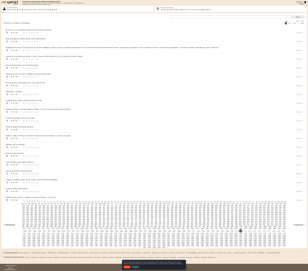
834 (100, 223)
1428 (178, 242)
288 (27, 209)
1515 (67, 246)
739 (248, 219)
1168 (250, 233)
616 (284, 216)
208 (236, 205)
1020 (67, 228)
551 (23, 216)
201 (208, 205)
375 (112, 211)
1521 (96, 246)
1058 (250, 228)
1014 (38, 228)
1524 (110, 246)
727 (200, 219)
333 (208, 209)
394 (188, 211)
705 (112, 219)
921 (184, 225)
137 (216, 204)
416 (276, 211)
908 (132, 225)
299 (72, 209)
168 (76, 205)
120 (148, 204)
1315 (163, 239)
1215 (211, 235)
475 (248, 212)
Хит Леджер (103, 252)
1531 (144, 246)
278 (252, 207)
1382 (221, 240)
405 (232, 211)
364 (68, 211)
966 (99, 227)
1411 (96, 242)
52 (179, 202)
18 (70, 202)
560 (60, 216)
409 (248, 211)
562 (68, 216)
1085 (116, 231)
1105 (212, 231)
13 (54, 202)
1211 (192, 235)
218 (276, 205)
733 (224, 219)
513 (136, 214)
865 (224, 223)
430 (68, 212)
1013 (33, 228)
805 (248, 221)
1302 (101, 239)
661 (200, 218)
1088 (130, 231)
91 (39, 204)
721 (176, 219)
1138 (105, 233)
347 (264, 209)
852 (172, 223)
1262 (173, 237)
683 (23, 219)
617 (23, 218)
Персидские (211, 257)
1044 (182, 228)
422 (35, 212)
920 (180, 225)
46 (160, 202)
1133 (81, 233)
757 (56, 221)
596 (204, 216)
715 (152, 219)
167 (72, 205)
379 (128, 211)
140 (228, 204)
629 (72, 218)
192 (172, 205)
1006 (265, 227)
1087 (126, 231)
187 (152, 205)
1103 (203, 231)
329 (192, 209)
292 (44, 209)
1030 (115, 228)
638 (108, 218)
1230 (284, 235)
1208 (178, 235)
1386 (240, 240)
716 (156, 219)
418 (284, 211)
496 (68, 214)
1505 (284, 244)
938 (252, 225)
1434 (207, 242)
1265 (187, 237)
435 (88, 212)
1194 (110, 235)
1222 (245, 235)
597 (208, 216)
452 (156, 212)
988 (187, 227)
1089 (135, 231)
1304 (110, 239)
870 (244, 223)
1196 (120, 235)
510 (124, 214)
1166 (240, 233)
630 (76, 218)
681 (280, 218)
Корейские (196, 257)
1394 (279, 240)
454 (164, 212)
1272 (221, 237)
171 (88, 205)
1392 (269, 240)
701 (96, 219)
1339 (279, 239)
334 (212, 209)
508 (116, 214)
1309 (134, 239)
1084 (111, 231)
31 (112, 202)
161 (48, 205)
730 (212, 219)
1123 (33, 233)
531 (208, 214)
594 (196, 216)
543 (256, 214)
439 (104, 212)
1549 (231, 246)
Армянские (126, 257)
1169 (255, 233)
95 (52, 204)
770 (108, 221)
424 (44, 212)
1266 (192, 237)
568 (92, 216)
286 (284, 207)
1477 (149, 244)
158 (35, 205)
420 (27, 212)
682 (284, 218)
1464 (86, 244)
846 (148, 223)
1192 (101, 235)
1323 (202, 239)
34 (121, 202)
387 (160, 211)
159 (39, 205)
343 (248, 209)
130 (188, 204)
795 (208, 221)
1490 (211, 244)
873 (256, 223)
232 (68, 207)
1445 (259, 242)
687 (39, 219)
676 (260, 218)
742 (260, 219)
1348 (57, 240)
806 (252, 221)
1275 (235, 237)
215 (264, 205)
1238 (57, 237)
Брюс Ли (230, 252)
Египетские (173, 257)
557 (48, 216)
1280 (259, 237)
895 (80, 225)
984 (171, 227)
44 (153, 202)
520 (164, 214)
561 (64, 216)
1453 (33, 244)
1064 (279, 228)
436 (92, 212)
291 (39, 209)
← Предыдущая (9, 225)
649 (152, 218)
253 (152, 207)
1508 (33, 246)
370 (92, 211)
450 (148, 212)
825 (64, 223)
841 (128, 223)
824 (60, 223)
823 (56, 223)
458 (180, 212)
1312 (149, 239)
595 (200, 216)
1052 (221, 228)
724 (188, 219)
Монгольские (181, 257)
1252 (125, 237)
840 (124, 223)
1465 (91, 244)
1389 (255, 240)
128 (180, 204)
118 (140, 204)
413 (264, 211)
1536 (168, 246)
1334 (255, 239)
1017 (53, 228)
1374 (182, 240)
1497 (245, 244)
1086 (121, 231)
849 (160, 223)
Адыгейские (57, 257)
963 (87, 227)
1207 (173, 235)
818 (35, 223)
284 (276, 207)
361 (56, 211)
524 (180, 214)
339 (232, 209)
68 (230, 202)
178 (116, 205)
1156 (192, 233)
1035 (139, 228)
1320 (187, 239)
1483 (178, 244)
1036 (144, 228)
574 (116, 216)
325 (176, 209)
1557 (269, 246)
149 (264, 204)
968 (107, 227)
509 (120, 214)
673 (248, 218)
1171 (264, 233)
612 (268, 216)
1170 (259, 233)
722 (180, 219)
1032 (125, 228)
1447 (269, 242)
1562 (149, 247)
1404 (62, 242)
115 (128, 204)
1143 (130, 233)
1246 (96, 237)
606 (244, 216)
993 (208, 227)
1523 (105, 246)
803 (240, 221)
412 (260, 211)
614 (276, 216)
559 (56, 216)
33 (118, 202)
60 (205, 202)
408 (244, 211)
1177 (28, 235)
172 (92, 205)
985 (175, 227)
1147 (149, 233)
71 (240, 202)
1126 (48, 233)
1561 (144, 247)
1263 (178, 237)
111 (112, 204)
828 (76, 223)
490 (44, 214)
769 (104, 221)
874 (260, 223)
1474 (134, 244)
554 (35, 216)
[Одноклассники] (14, 33)
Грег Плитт (172, 252)
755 (48, 221)
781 (152, 221)
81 (272, 202)
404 (228, 211)
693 (64, 219)
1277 (245, 237)
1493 (226, 244)
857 (192, 223)
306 (100, 209)
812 (276, 221)
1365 (139, 240)
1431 (192, 242)
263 (192, 207)
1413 (105, 242)
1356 (96, 240)
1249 (110, 237)
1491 (216, 244)
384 (148, 211)
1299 (86, 239)
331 (200, 209)
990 (196, 227)
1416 (120, 242)
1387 (245, 240)
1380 (211, 240)
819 (39, 223)
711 (136, 219)
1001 (241, 227)
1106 (217, 231)
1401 (48, 242)
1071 (49, 231)
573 (112, 216)
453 (160, 212)
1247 (101, 237)
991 (200, 227)
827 (72, 223)
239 (96, 207)
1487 (197, 244)
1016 (48, 228)
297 (64, 209)
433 (80, 212)
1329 (231, 239)
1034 (134, 228)
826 (68, 223)
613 (272, 216)
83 (279, 202)
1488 (202, 244)
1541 (192, 246)
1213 (202, 235)
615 (280, 216)
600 (220, 216)
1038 (154, 228)
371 (96, 211)
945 (280, 225)
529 (200, 214)
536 (228, 214)
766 (92, 221)
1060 (259, 228)
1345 (43, 240)
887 (48, 225)
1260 (163, 237)
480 (268, 212)
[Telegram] (16, 33)
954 (51, 227)
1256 (144, 237)
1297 (77, 239)
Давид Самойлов (203, 252)
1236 (48, 237)
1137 (101, 233)
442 (116, 212)
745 (272, 219)
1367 (149, 240)
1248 (105, 237)
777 (136, 221)
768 (100, 221)
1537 (173, 246)
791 (192, 221)
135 (208, 204)
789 (184, 221)
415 (272, 211)
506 (108, 214)
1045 (187, 228)
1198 (130, 235)
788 (180, 221)
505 (104, 214)
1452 (28, 244)
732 (220, 219)
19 (73, 202)
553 (31, 216)
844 (140, 223)
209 (240, 205)
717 (160, 219)
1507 (28, 246)
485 (23, 214)
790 (188, 221)
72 (243, 202)
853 (176, 223)
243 (112, 207)
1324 (207, 239)
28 (102, 202)
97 (58, 204)
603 (232, 216)
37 (131, 202)
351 (280, 209)
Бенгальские (82, 257)
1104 (207, 231)
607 (248, 216)
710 (132, 219)
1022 (77, 228)
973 (127, 227)
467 (216, 212)
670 (236, 218)
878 (276, 223)
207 (232, 205)
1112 (289, 23)
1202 (149, 235)
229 (56, 207)
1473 (130, 244)
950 (35, 227)
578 (132, 216)
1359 (110, 240)
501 (88, 214)
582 (148, 216)
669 (232, 218)
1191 (96, 235)
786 (172, 221)
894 (76, 225)
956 (59, 227)
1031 (120, 228)
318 (148, 209)
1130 (67, 233)
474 (244, 212)
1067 (29, 231)
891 (64, 225)
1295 (67, 239)
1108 (227, 231)
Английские (97, 257)
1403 (57, 242)
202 (212, 205)
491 (48, 214)
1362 (125, 240)
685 (31, 219)
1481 (168, 244)
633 (88, 218)
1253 (130, 237)
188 (156, 205)
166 (68, 205)
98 (61, 204)
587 (168, 216)
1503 (274, 244)
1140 (115, 233)
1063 (274, 228)
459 (184, 212)
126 (172, 204)
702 (100, 219)
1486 (192, 244)
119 (144, 204)
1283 (274, 237)
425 (48, 212)
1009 (279, 227)
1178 (33, 235)
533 (216, 214)
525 (184, 214)
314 (132, 209)
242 (108, 207)
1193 (105, 235)
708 (124, 219)
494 (60, 214)
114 (124, 204)
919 (176, 225)
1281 (264, 237)
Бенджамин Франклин (240, 252)
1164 (231, 233)
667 (224, 218)
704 (108, 219)
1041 (168, 228)
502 (92, 214)
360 (52, 211)
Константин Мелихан (114, 252)
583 (152, 216)
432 (76, 212)
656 (180, 218)
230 (60, 207)
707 (120, 219)
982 (163, 227)
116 (132, 204)
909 (136, 225)
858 (196, 223)
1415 (115, 242)
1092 (150, 231)
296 (60, 209)
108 (100, 204)
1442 (245, 242)
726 (196, 219)
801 (232, 221)
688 (44, 219)
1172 (269, 233)
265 (200, 207)
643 (128, 218)
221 (23, 207)
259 (176, 207)
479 (264, 212)
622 (44, 218)
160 (44, 205)
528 (196, 214)
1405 (67, 242)
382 (140, 211)
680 (276, 218)
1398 (33, 242)
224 (35, 207)
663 (208, 218)
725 (192, 219)
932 (228, 225)
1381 (216, 240)
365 (72, 211)
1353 (81, 240)
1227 (269, 235)
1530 (139, 246)
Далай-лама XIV (180, 252)
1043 (178, 228)
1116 (263, 231)
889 (56, 225)
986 (179, 227)
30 (108, 202)
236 (84, 207)
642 (124, 218)
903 (112, 225)
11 (48, 202)
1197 (125, 235)
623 (48, 218)
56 (192, 202)
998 (228, 227)
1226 (264, 235)
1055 (235, 228)
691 (56, 219)
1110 (302, 21)
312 (124, 209)
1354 (86, 240)
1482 (173, 244)
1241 (72, 237)
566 (84, 216)
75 (253, 202)
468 (220, 212)
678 (268, 218)
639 (112, 218)
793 (200, 221)
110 (108, 204)
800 (228, 221)
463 (200, 212)
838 (116, 223)
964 (91, 227)
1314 (158, 239)
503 (96, 214)
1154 (182, 233)
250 (140, 207)
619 (31, 218)
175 (104, 205)
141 (232, 204)
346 (260, 209)
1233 (33, 237)
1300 (91, 239)
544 (260, 214)
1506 (24, 246)
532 (212, 214)
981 (159, 227)
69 (234, 202)
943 (272, 225)
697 (80, 219)
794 (204, 221)
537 (232, 214)
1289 (38, 239)
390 (172, 211)
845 (144, 223)
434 (84, 212)
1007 (270, 227)
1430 (187, 242)
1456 (48, 244)
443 (120, 212)
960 (75, 227)
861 (208, 223)
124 (164, 204)
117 (136, 204)
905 (120, 225)
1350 (67, 240)
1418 (130, 242)
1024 (86, 228)
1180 (43, 235)
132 (196, 204)
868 (236, 223)
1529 (134, 246)
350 (276, 209)
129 (184, 204)
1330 (235, 239)
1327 (221, 239)
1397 (28, 242)
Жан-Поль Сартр (221, 252)
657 (184, 218)
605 (240, 216)
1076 (73, 231)
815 (23, 223)
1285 (284, 237)
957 (63, 227)
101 (72, 204)
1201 (144, 235)
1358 (105, 240)
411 (256, 211)
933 (232, 225)
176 (108, 205)
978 (147, 227)
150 (268, 204)
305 (96, 209)
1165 (235, 233)
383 (144, 211)
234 (76, 207)
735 (232, 219)
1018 (57, 228)
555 (39, 216)
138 (220, 204)
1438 (226, 242)
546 (268, 214)
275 (240, 207)
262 (188, 207)
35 (125, 202)
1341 (24, 240)
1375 (187, 240)
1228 (274, 235)
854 (180, 223)
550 (284, 214)
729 (208, 219)
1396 (24, 242)
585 (160, 216)
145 (248, 204)
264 (196, 207)
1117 (268, 231)
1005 (260, 227)
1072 (53, 231)
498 (76, 214)
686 (35, 219)
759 (64, 221)
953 (47, 227)
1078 (82, 231)
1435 (211, 242)
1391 (264, 240)
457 (176, 212)
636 (100, 218)
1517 (77, 246)
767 (96, 221)
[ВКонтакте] (12, 33)
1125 (43, 233)
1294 (62, 239)
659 (192, 218)
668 (228, 218)
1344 (38, 240)
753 (39, 221)
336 (220, 209)
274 (236, 207)
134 (204, 204)
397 (200, 211)
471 (232, 212)
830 (84, 223)
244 (116, 207)
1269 (207, 237)
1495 (235, 244)
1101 (193, 231)
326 (180, 209)
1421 (144, 242)
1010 (284, 227)
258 (172, 207)
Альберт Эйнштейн (63, 252)
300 (76, 209)
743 (264, 219)
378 (124, 211)
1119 (278, 231)
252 (148, 207)
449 (144, 212)
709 (128, 219)
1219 (231, 235)
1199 (134, 235)
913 (152, 225)
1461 (72, 244)
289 (31, 209)
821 (48, 223)
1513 (57, 246)
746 (276, 219)
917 (168, 225)
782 (156, 221)
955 (55, 227)
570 (100, 216)
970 (115, 227)
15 (60, 202)
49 (169, 202)
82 (275, 202)
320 (156, 209)
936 (244, 225)
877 (272, 223)
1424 (158, 242)
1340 (284, 239)
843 (136, 223)
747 (280, 219)
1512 (53, 246)
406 (236, 211)
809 (264, 221)
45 (157, 202)
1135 (91, 233)
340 (236, 209)
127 (176, 204)
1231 (24, 237)
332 (204, 209)
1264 (182, 237)
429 (64, 212)
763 (80, 221)
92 (42, 204)
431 (72, 212)
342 (244, 209)
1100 (188, 231)
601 (224, 216)
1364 (134, 240)
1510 (43, 246)
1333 (250, 239)
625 (56, 218)
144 (244, 204)
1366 (144, 240)
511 (128, 214)
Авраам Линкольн (83, 252)
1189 (86, 235)
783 (160, 221)
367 (80, 211)
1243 (81, 237)
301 (80, 209)
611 (264, 216)
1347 (53, 240)
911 (144, 225)
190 (164, 205)
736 (236, 219)
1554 (255, 246)
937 (248, 225)
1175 (284, 233)
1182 (53, 235)
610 (260, 216)
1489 (207, 244)
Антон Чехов (212, 252)
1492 (221, 244)
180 (124, 205)
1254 (134, 237)
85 (285, 202)
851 (168, 223)
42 (147, 202)
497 (72, 214)
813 (280, 221)
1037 (149, 228)
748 (284, 219)
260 (180, 207)
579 (136, 216)
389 (168, 211)
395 (192, 211)
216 (268, 205)
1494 (231, 244)
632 (84, 218)
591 (184, 216)
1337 (269, 239)
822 (52, 223)
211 (248, 205)
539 (240, 214)
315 (136, 209)
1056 (240, 228)
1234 (38, 237)
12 (51, 202)
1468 (105, 244)
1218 (226, 235)
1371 (168, 240)
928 (212, 225)
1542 (197, 246)
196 (188, 205)
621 (39, 218)
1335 (259, 239)
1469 (110, 244)
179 (120, 205)
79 (266, 202)
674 (252, 218)
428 (60, 212)
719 (168, 219)
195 (184, 205)
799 (224, 221)
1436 (216, 242)
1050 (211, 228)
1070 (44, 231)
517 (152, 214)
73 (246, 202)
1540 (187, 246)
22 (83, 202)
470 (228, 212)
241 (104, 207)
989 (191, 227)
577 (128, 216)
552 (27, 216)
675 (256, 218)
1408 (81, 242)
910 (140, 225)
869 (240, 223)
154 (285, 204)
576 (124, 216)
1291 (48, 239)
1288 (33, 239)
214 (260, 205)
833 (96, 223)
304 (92, 209)
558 (52, 216)
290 (35, 209)
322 (164, 209)
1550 (235, 246)
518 (156, 214)
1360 (115, 240)
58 (198, 202)
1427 (173, 242)
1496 (240, 244)
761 (72, 221)
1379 (207, 240)
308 (108, 209)
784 (164, 221)
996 (220, 227)
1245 (91, 237)
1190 (91, 235)
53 (182, 202)
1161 (216, 233)
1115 (259, 231)
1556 (264, 246)
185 (144, 205)
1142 (125, 233)
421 (31, 212)
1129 (62, 233)
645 (136, 218)
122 (156, 204)
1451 (24, 244)
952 (43, 227)
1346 (48, 240)
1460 (67, 244)
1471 (120, 244)
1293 (57, 239)
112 (116, 204)
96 (55, 204)
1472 (125, 244)
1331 (240, 239)
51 (176, 202)
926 (204, 225)
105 (88, 204)
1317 (173, 239)
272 (228, 207)
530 (204, 214)
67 (227, 202)
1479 (158, 244)
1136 (96, 233)
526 (188, 214)
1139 (110, 233)
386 (156, 211)
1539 (182, 246)
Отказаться (135, 267)
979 (151, 227)
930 (220, 225)
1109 (297, 21)
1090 (140, 231)
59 (202, 202)
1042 (173, 228)
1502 (269, 244)
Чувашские (189, 257)
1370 (163, 240)
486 (27, 214)
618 (27, 218)
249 (136, 207)
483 (280, 212)
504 (100, 214)
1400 (43, 242)
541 (248, 214)
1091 (145, 231)
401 (216, 211)
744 (268, 219)
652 (164, 218)
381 (136, 211)
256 (164, 207)
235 (80, 207)
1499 (255, 244)
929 (216, 225)
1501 (264, 244)
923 (192, 225)
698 (84, 219)
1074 (63, 231)
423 (39, 212)
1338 (274, 239)
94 (48, 204)
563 (72, 216)
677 (264, 218)
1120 (283, 231)
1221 (240, 235)
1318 (178, 239)
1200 (139, 235)
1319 (182, 239)
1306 (120, 239)
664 (212, 218)
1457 (53, 244)
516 (148, 214)
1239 (62, 237)
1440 (235, 242)
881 (23, 225)
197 (192, 205)
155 (23, 205)
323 (168, 209)
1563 (154, 247)
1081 (97, 231)
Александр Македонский (272, 252)
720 (172, 219)
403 (224, 211)
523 (176, 214)
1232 (28, 237)
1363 (130, 240)
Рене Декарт (260, 252)
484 (284, 212)
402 (220, 211)
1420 (139, 242)
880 (284, 223)
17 (67, 202)
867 (232, 223)
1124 (38, 233)
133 (200, 204)
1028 (105, 228)
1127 (53, 233)
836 (108, 223)
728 (204, 219)
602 (228, 216)
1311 (144, 239)
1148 (154, 233)
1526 (120, 246)
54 (185, 202)
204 (220, 205)
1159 (207, 233)
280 (260, 207)
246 (124, 207)
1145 (139, 233)
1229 (279, 235)
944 (276, 225)
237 (88, 207)
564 (76, 216)
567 (88, 216)
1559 (279, 246)
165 (64, 205)
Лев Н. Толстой (252, 252)
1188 (81, 235)
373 (104, 211)
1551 (240, 246)
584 (156, 216)
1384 (231, 240)
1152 (173, 233)
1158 (202, 233)
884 (35, 225)
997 (224, 227)
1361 (120, 240)
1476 (144, 244)
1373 (178, 240)
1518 (81, 246)
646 (140, 218)
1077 (77, 231)
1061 (264, 228)
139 (224, 204)
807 (256, 221)
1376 (192, 240)
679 (272, 218)
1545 (211, 246)
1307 (125, 239)
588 (172, 216)
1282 (269, 237)
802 (236, 221)
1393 (274, 240)
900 (100, 225)
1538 (178, 246)
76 (256, 202)
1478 (154, 244)
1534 (158, 246)
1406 (72, 242)
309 (112, 209)
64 (218, 202)
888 (52, 225)
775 (128, 221)
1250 (115, 237)
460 (188, 212)
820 (44, 223)
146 (252, 204)
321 (160, 209)
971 (119, 227)
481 (272, 212)
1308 (130, 239)
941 (264, 225)
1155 (187, 233)
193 (176, 205)
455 (168, 212)
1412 (101, 242)
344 (252, 209)
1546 (216, 246)
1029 (110, 228)
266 (204, 207)
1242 (77, 237)
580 (140, 216)
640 (116, 218)
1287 (28, 239)
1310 (139, 239)
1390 (259, 240)
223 (31, 207)
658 (188, 218)
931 (224, 225)
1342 (28, 240)
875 (264, 223)
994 (212, 227)
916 (164, 225)
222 (27, 207)
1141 (120, 233)
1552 (245, 246)
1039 (158, 228)
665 (216, 218)
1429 (182, 242)
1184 (62, 235)
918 (172, 225)
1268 (202, 237)
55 (189, 202)
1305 (115, 239)
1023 (81, 228)
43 (150, 202)
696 (76, 219)
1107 (222, 231)
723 (184, 219)
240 (100, 207)
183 (136, 205)
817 (31, 223)
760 (68, 221)
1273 (226, 237)
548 (276, 214)
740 (252, 219)
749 (23, 221)
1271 (216, 237)
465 (208, 212)
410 (252, 211)
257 (168, 207)
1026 (96, 228)
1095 (164, 231)
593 (192, 216)
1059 (255, 228)
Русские (27, 257)
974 (131, 227)
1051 (216, 228)
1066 (24, 231)
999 (232, 227)
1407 (77, 242)
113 (120, 204)
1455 (43, 244)
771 (112, 221)
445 (128, 212)
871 (248, 223)
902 (108, 225)
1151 (168, 233)
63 (214, 202)
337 (224, 209)
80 (269, 202)
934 (236, 225)
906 (124, 225)
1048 (202, 228)
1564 (158, 247)
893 (72, 225)
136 (212, 204)
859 (200, 223)
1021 (72, 228)
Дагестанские (143, 257)
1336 (264, 239)
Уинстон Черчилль (136, 252)
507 (112, 214)
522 (172, 214)
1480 (163, 244)
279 (256, 207)
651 (160, 218)
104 (84, 204)
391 (176, 211)
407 (240, 211)
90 (35, 204)
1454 (38, 244)
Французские (73, 257)
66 (224, 202)
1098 (178, 231)
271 (224, 207)
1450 (284, 242)
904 (116, 225)
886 (44, 225)
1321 (192, 239)
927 (208, 225)
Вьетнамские (134, 257)
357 (39, 211)
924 (196, 225)
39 (137, 202)
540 (244, 214)
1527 (125, 246)
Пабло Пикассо (52, 252)
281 (264, 207)
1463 (81, 244)
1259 (158, 237)
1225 (259, 235)
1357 (101, 240)
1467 (101, 244)
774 (124, 221)
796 (212, 221)
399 (208, 211)
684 (27, 219)
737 (240, 219)
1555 (259, 246)
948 (27, 227)
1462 (77, 244)
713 (144, 219)
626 (60, 218)
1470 (115, 244)
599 (216, 216)
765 (88, 221)
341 (240, 209)
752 (35, 221)
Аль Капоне (73, 252)
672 (244, 218)
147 (256, 204)
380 (132, 211)
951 (39, 227)
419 (23, 212)
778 (140, 221)
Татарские (50, 257)
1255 (139, 237)
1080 (92, 231)
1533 (154, 246)
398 (204, 211)
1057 (245, 228)
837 (112, 223)
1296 (72, 239)
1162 (221, 233)
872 (252, 223)
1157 (197, 233)
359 (48, 211)
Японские (158, 257)
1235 (43, 237)
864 (220, 223)
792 (196, 221)
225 (39, 207)
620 (35, 218)
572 (108, 216)
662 (204, 218)
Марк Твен (154, 252)
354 (27, 211)
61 (208, 202)
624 (52, 218)
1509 (38, 246)
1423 (154, 242)
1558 (274, 246)
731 (216, 219)
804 (244, 221)
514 (140, 214)
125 (168, 204)
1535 (163, 246)
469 (224, 212)
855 (184, 223)
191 (168, 205)
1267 (197, 237)
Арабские (105, 257)
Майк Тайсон (146, 252)
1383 (226, 240)
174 (100, 205)
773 (120, 221)
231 (64, 207)
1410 (91, 242)
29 (105, 202)
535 (224, 214)
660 (196, 218)
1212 (197, 235)
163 (56, 205)
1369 (158, 240)
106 (92, 204)
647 (144, 218)
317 (144, 209)
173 (96, 205)
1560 (284, 246)
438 (100, 212)
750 (27, 221)
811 (272, 221)
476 (252, 212)
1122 (28, 233)
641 (120, 218)
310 (116, 209)
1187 (77, 235)
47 (163, 202)
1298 (81, 239)
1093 (154, 231)
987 (183, 227)
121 (152, 204)
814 (284, 221)
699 (88, 219)
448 (140, 212)
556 (44, 216)
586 (164, 216)
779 (144, 221)
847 (152, 223)
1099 (183, 231)
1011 (24, 228)
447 (136, 212)
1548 (226, 246)
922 (188, 225)
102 (76, 204)
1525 (115, 246)
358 (44, 211)
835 (104, 223)
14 (57, 202)
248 (132, 207)
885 (39, 225)
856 (188, 223)
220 (284, 205)
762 (76, 221)
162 (52, 205)
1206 (168, 235)
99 (64, 204)
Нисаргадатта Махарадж (39, 252)
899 (96, 225)
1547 (221, 246)
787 (176, 221)
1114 (254, 231)
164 (60, 205)
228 (52, 207)
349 (272, 209)
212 (252, 205)
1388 (250, 240)
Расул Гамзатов (163, 252)
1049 (207, 228)
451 (152, 212)
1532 (149, 246)
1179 (38, 235)
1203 (154, 235)
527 (192, 214)
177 (112, 205)
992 (204, 227)
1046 (192, 228)
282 (268, 207)
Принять (127, 267)
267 (208, 207)
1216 (216, 235)
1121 (24, 233)
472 (236, 212)
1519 (86, 246)
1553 (250, 246)
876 (268, 223)
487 (31, 214)
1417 (125, 242)
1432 (197, 242)
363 (64, 211)
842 (132, 223)
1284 (279, 237)
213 (256, 205)
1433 (202, 242)
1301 (96, 239)
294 (52, 209)
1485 (187, 244)
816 (27, 223)
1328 (226, 239)
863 (216, 223)
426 (52, 212)
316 (140, 209)
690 (52, 219)
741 (256, 219)
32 (115, 202)
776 (132, 221)
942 (268, 225)
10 (44, 202)
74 (250, 202)
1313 (154, 239)
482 (276, 212)
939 (256, 225)
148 (260, 204)
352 (284, 209)
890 (60, 225)
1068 (34, 231)
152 (277, 204)
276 (244, 207)
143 (240, 204)
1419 (134, 242)
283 (272, 207)
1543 (202, 246)
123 (160, 204)
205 (224, 205)
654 (172, 218)
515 (144, 214)
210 (244, 205)
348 (268, 209)
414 (268, 211)
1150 (163, 233)
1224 (255, 235)
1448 (274, 242)
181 (128, 205)
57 (195, 202)
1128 (57, 233)
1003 (250, 227)
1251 (120, 237)
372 (100, 211)
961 (79, 227)
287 (23, 209)
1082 (101, 231)
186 (148, 205)
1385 (235, 240)
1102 (198, 231)
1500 (259, 244)
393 (184, 211)
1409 (86, 242)
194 (180, 205)
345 (256, 209)
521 (168, 214)
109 (104, 204)
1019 (62, 228)
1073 (58, 231)
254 (156, 207)
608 (252, 216)
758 (60, 221)
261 (184, 207)
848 (156, 223)
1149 (158, 233)
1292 (53, 239)
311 (120, 209)
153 (281, 204)
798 (220, 221)
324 (172, 209)
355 (31, 211)
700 (92, 219)
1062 (269, 228)
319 (152, 209)
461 (192, 212)
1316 (168, 239)
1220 (235, 235)
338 (228, 209)
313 (128, 209)
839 (120, 223)
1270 (211, 237)
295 (56, 209)
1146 (144, 233)
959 (71, 227)
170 (84, 205)
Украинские (34, 257)
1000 (236, 227)
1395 (284, 240)
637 (104, 218)
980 (155, 227)
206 (228, 205)
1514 (62, 246)
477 (256, 212)
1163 (226, 233)
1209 (182, 235)
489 (39, 214)
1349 (62, 240)
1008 (274, 227)
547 (272, 214)
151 (273, 204)
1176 (24, 235)
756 (52, 221)
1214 (207, 235)
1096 (169, 231)
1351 (72, 240)
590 (180, 216)
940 (260, 225)
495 (64, 214)
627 (64, 218)
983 (167, 227)
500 (84, 214)
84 (282, 202)
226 (44, 207)
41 (144, 202)
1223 (250, 235)
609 (256, 216)
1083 (106, 231)
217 (272, 205)
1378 (202, 240)
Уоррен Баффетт (191, 252)
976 (139, 227)
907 (128, 225)
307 (104, 209)
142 (236, 204)
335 (216, 209)
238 (92, 207)
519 (160, 214)
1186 (72, 235)
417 (280, 211)
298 (68, 209)
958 (67, 227)
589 (176, 216)
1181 (48, 235)
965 (95, 227)
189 (160, 205)
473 (240, 212)
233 (72, 207)
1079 (87, 231)
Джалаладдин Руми (25, 252)
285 (280, 207)
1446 (264, 242)
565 (80, 216)
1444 (255, 242)
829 (80, 223)
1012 (28, 228)
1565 (302, 23)
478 (260, 212)
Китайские (90, 257)
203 (216, 205)
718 (164, 219)
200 (204, 205)
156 (27, 205)
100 (68, 204)
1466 (96, 244)
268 (212, 207)
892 (68, 225)
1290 (43, 239)
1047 (197, 228)
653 (168, 218)
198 (196, 205)
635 (96, 218)
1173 (274, 233)
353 (23, 211)
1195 (115, 235)
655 (176, 218)
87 (26, 204)
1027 (101, 228)
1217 (221, 235)
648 (148, 218)
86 (23, 204)
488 (35, 214)
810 (268, 221)
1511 (48, 246)
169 (80, 205)
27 (99, 202)
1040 (163, 228)
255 (160, 207)
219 (280, 205)
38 (134, 202)
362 (60, 211)
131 (192, 204)
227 (48, 207)
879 (280, 223)
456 (172, 212)
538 (236, 214)
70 (237, 202)
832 (92, 223)
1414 (110, 242)
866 (228, 223)
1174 (279, 233)
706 (116, 219)
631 (80, 218)
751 (31, 221)
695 (72, 219)
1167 (245, 233)
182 (132, 205)
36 (128, 202)
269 (216, 207)
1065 (284, 228)
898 (92, 225)
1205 (163, 235)
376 (116, 211)
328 (188, 209)
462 (196, 212)
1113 (294, 23)
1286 (24, 239)
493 (56, 214)
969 (111, 227)
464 (204, 212)
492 (52, 214)
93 (45, 204)
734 (228, 219)
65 (221, 202)
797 (216, 221)
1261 (168, 237)
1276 (240, 237)
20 (76, 202)
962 (83, 227)
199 (200, 205)
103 (80, 204)
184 (140, 205)
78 (262, 202)
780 (148, 221)
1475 (139, 244)
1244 (86, 237)
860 (204, 223)
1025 (91, 228)
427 (56, 212)
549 (280, 214)
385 (152, 211)
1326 (216, 239)
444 (124, 212)
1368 (154, 240)
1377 (197, 240)
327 (184, 209)
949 (31, 227)
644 (132, 218)
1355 (91, 240)
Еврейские (42, 257)
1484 (182, 244)
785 (168, 221)
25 (92, 202)
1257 (149, 237)
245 (120, 207)
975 (135, 227)
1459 (62, 244)
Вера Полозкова (125, 252)
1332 (245, 239)
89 (32, 204)
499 (80, 214)
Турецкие (111, 257)
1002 (245, 227)
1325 (211, 239)
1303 (105, 239)
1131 (72, 233)
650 (156, 218)
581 (144, 216)
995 (216, 227)
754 (44, 221)
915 (160, 225)
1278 (250, 237)
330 (196, 209)
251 (144, 207)
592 (188, 216)
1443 (250, 242)
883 (31, 225)
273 (232, 207)
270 (220, 207)
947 (23, 227)
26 (96, 202)
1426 (168, 242)
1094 (159, 231)
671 (240, 218)
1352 (77, 240)
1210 (187, 235)
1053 (226, 228)
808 (260, 221)
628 (68, 218)
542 (252, 214)
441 (112, 212)
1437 (221, 242)
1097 (174, 231)
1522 (101, 246)
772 (116, 221)
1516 (72, 246)
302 (84, 209)
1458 (57, 244)
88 (29, 204)
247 (128, 207)
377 (120, 211)
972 (123, 227)
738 (244, 219)
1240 (67, 237)
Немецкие (204, 257)
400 (212, 211)
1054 (231, 228)
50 (173, 202)
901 (104, 225)
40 (141, 202)
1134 (86, 233)
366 (76, 211)
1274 (231, 237)
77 (259, 202)
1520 (91, 246)
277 (248, 207)
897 (88, 225)
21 (80, 202)
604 (236, 216)
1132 (77, 233)
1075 (68, 231)
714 (148, 219)
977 (143, 227)
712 (140, 219)
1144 (134, 233)
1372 (173, 240)
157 (31, 205)
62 (211, 202)
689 (48, 219)
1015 (43, 228)
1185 (67, 235)
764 (84, 221)
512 (132, 214)
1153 (178, 233)
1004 (255, 227)
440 (108, 212)
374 (108, 211)
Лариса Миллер (94, 252)
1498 (250, 244)
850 (164, 223)
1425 (163, 242)
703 (104, 219)
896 (84, 225)
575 (120, 216)
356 (35, 211)
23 (86, 202)
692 (60, 219)
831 (88, 223)
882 (27, 225)
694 (68, 219)
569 (96, 216)
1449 (279, 242)
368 (84, 211)
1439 (231, 242)
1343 (33, 240)
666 (220, 218)
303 (88, 209)
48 (166, 202)
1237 (53, 237)
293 (48, 209)
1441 (240, 242)
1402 (53, 242)
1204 (158, 235)
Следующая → (299, 225)
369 (88, 211)
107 (96, 204)
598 (212, 216)
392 (180, 211)
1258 (154, 237)
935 (240, 225)
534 (220, 214)
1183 (57, 235)
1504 (279, 244)
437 (96, 212)
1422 (149, 242)
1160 (211, 233)
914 (156, 225)
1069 (39, 231)
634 (92, 218)
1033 (130, 228)
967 (103, 227)
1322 (197, 239)
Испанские (165, 257)
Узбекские (118, 257)
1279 (255, 237)
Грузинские (65, 257)
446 (132, 212)
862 (212, 223)
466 (212, 212)
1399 (38, 242)
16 (64, 202)
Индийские (151, 257)
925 (200, 225)
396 (196, 211)
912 (148, 225)
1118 (273, 231)
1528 (130, 246)
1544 (207, 246)
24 (89, 202)
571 (104, 216)
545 (264, 214)
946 (284, 225)
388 (164, 211)
